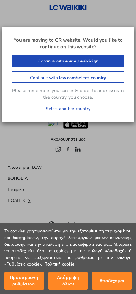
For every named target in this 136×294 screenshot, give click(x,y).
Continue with (68, 61)
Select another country (68, 109)
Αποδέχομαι (111, 281)
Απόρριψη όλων (68, 280)
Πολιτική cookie (59, 264)
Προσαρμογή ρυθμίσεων (24, 280)
